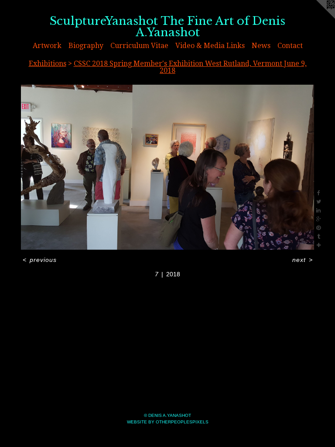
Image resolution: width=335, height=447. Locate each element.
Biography (85, 45)
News (261, 45)
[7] (167, 167)
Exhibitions (47, 63)
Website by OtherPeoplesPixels (168, 421)
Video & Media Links (210, 45)
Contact (290, 45)
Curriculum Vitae (139, 45)
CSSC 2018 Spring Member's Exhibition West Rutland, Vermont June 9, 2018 (190, 67)
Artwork (47, 45)
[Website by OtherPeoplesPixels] (317, 17)
